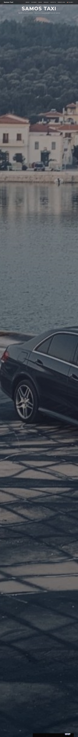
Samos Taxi (8, 2)
